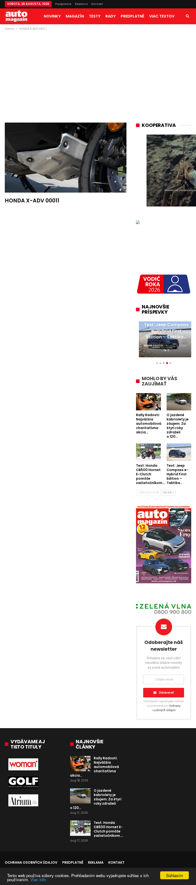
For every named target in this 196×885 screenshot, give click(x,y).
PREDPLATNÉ (132, 16)
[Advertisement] (98, 67)
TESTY (94, 16)
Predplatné (63, 4)
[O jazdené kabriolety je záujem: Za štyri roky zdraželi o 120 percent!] (80, 796)
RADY (110, 16)
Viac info (38, 879)
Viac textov (161, 16)
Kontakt (97, 4)
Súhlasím (174, 875)
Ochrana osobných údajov (31, 862)
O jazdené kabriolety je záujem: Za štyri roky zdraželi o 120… (95, 799)
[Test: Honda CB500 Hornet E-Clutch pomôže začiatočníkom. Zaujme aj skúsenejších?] (80, 828)
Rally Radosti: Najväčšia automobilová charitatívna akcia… (94, 767)
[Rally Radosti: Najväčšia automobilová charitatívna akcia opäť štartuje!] (80, 763)
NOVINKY (52, 16)
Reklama (81, 4)
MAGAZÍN (75, 16)
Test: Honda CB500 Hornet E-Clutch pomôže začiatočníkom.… (108, 829)
